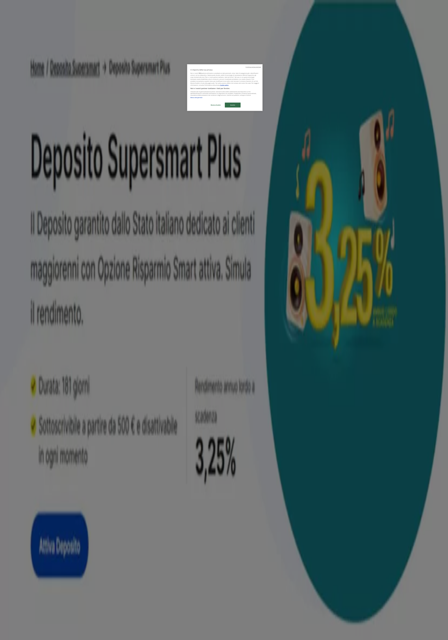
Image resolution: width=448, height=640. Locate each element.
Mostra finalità (216, 105)
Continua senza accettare (253, 67)
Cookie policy (224, 85)
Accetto (232, 105)
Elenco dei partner (196, 97)
